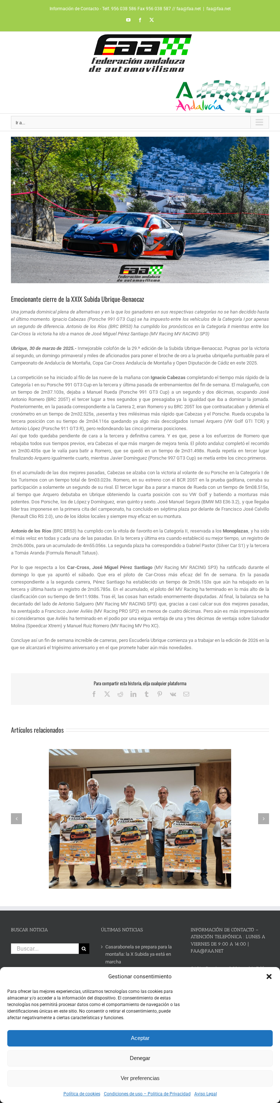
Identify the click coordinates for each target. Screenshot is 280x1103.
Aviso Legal (205, 1093)
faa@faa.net (218, 8)
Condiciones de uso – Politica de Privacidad (147, 1093)
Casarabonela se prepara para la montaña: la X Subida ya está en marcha (138, 954)
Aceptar (140, 1038)
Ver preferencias (140, 1078)
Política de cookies (81, 1093)
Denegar (140, 1058)
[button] (269, 976)
